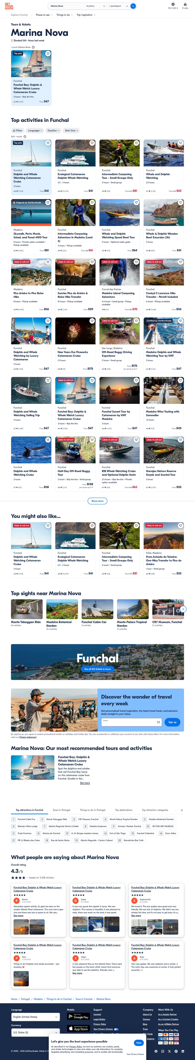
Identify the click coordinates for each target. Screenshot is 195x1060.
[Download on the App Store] (78, 1028)
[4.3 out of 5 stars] (20, 878)
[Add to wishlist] (48, 53)
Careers (146, 1019)
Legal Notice (99, 1019)
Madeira (38, 999)
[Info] (33, 47)
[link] (31, 78)
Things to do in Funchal (59, 999)
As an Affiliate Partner (168, 1024)
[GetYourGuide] (9, 6)
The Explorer (148, 1039)
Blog (145, 1024)
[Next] (183, 609)
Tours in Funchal (84, 999)
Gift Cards (148, 1034)
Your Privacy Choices (103, 1029)
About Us (147, 1014)
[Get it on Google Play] (78, 1017)
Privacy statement (28, 737)
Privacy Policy (100, 1024)
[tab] (29, 810)
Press (145, 1029)
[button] (31, 78)
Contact (97, 1014)
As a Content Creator (168, 1019)
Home (14, 999)
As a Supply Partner (167, 1014)
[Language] (173, 4)
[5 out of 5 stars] (39, 895)
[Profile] (185, 4)
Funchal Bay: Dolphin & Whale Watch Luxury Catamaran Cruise (38, 889)
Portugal (25, 999)
